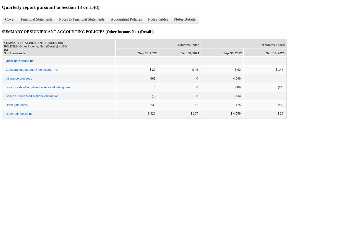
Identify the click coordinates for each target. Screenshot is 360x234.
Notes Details (185, 19)
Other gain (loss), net (19, 113)
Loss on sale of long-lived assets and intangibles (38, 87)
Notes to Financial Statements (82, 19)
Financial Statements (37, 19)
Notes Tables (158, 19)
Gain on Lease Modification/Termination (32, 96)
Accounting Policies (126, 19)
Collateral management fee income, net (32, 69)
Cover (10, 19)
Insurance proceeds (19, 78)
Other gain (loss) (17, 105)
